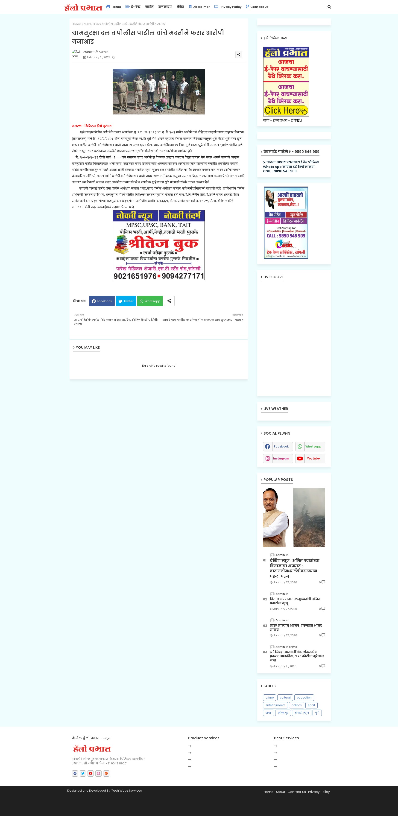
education (304, 697)
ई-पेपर (135, 7)
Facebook (104, 301)
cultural (285, 697)
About (280, 792)
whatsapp (313, 446)
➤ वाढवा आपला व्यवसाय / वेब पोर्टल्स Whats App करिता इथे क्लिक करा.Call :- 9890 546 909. (291, 166)
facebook (281, 446)
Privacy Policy (230, 7)
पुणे (317, 713)
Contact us (259, 7)
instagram (281, 458)
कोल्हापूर (283, 713)
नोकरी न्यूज (302, 713)
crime (270, 697)
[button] (329, 7)
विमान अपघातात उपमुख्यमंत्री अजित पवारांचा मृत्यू (295, 601)
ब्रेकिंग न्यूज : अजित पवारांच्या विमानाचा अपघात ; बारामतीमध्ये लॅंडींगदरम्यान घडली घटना (294, 568)
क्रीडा (180, 7)
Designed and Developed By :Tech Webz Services (104, 790)
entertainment (275, 705)
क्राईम (149, 7)
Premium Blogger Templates (110, 810)
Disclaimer (201, 7)
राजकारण (165, 7)
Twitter (129, 301)
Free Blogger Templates (178, 810)
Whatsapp (152, 301)
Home (116, 7)
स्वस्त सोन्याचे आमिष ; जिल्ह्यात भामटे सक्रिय (296, 628)
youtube (313, 458)
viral (269, 713)
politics (297, 705)
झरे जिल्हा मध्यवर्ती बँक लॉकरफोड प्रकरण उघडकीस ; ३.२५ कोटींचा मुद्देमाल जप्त (297, 656)
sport (311, 705)
